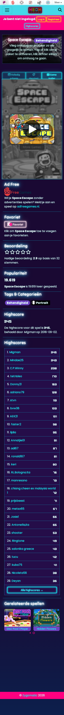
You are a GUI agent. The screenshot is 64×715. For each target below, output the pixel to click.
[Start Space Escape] (32, 129)
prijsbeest (18, 501)
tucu (15, 557)
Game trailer (53, 76)
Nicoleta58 (19, 573)
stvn (13, 400)
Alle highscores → (32, 590)
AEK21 (14, 416)
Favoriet (17, 224)
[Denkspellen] (4, 2)
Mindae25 (16, 360)
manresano (19, 480)
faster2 (16, 424)
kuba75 (17, 565)
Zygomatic (29, 695)
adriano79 (17, 392)
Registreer (54, 19)
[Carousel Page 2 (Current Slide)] (34, 633)
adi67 (14, 448)
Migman (14, 352)
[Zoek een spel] (60, 10)
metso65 (18, 509)
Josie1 (15, 517)
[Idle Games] (39, 2)
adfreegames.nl (28, 206)
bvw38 (14, 408)
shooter (17, 533)
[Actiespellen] (21, 2)
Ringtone (18, 541)
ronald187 (18, 456)
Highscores (32, 26)
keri (13, 464)
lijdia (13, 432)
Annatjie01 (18, 440)
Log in (41, 19)
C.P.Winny (16, 368)
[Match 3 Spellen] (48, 2)
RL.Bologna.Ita (20, 472)
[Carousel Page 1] (30, 633)
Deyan (16, 581)
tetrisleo (16, 376)
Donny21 (16, 384)
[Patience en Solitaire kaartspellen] (30, 2)
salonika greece (23, 549)
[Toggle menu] (7, 10)
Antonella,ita (20, 525)
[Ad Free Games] (13, 2)
